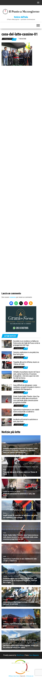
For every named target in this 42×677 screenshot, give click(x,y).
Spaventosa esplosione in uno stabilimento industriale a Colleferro (26, 411)
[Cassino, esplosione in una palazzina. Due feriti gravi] (7, 355)
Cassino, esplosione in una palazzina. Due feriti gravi (26, 353)
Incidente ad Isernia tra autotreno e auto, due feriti (25, 420)
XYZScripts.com (29, 676)
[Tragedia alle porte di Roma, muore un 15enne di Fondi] (7, 365)
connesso (13, 297)
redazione (22, 39)
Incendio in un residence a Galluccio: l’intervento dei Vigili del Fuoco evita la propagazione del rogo (26, 343)
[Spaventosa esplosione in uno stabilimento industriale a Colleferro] (7, 412)
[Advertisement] (21, 88)
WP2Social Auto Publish (14, 676)
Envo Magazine (34, 655)
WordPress (20, 655)
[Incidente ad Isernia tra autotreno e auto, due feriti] (7, 422)
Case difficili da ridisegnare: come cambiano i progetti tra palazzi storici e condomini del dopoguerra (26, 387)
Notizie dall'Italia (21, 17)
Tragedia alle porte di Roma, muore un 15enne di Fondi (26, 363)
